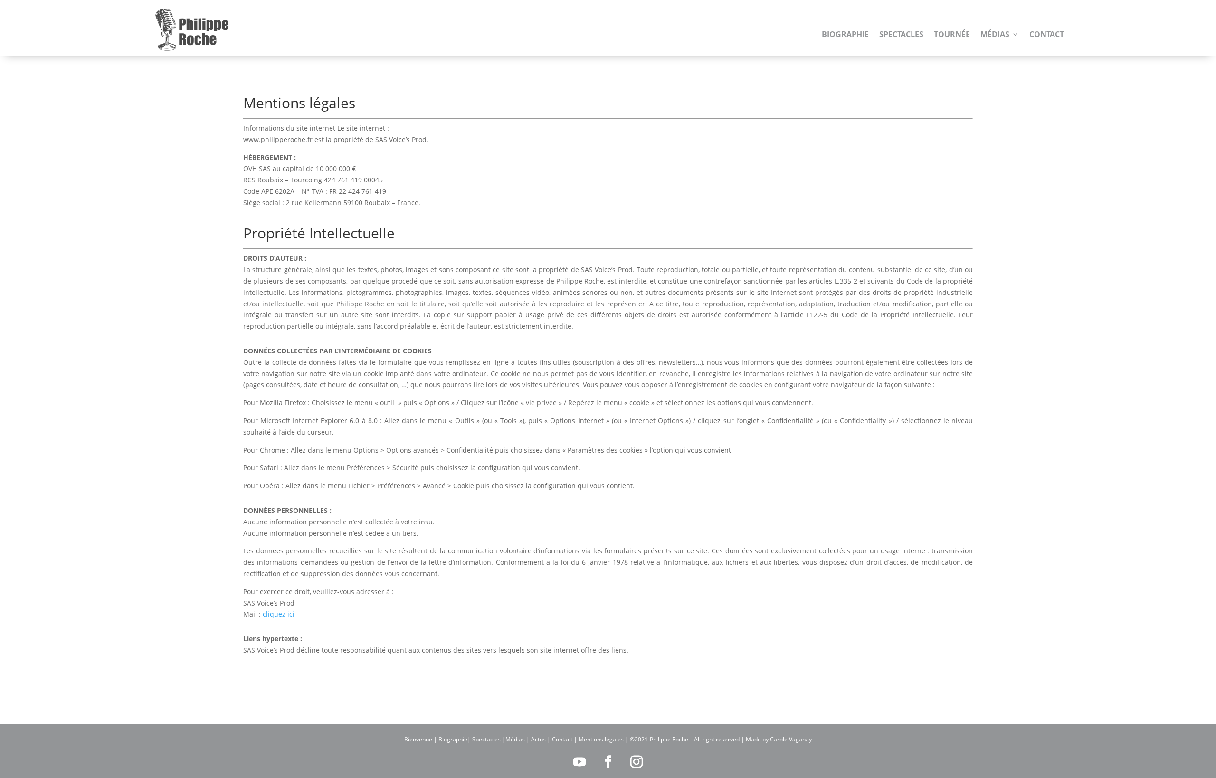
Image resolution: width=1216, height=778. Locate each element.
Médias (994, 34)
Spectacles (901, 34)
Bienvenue (418, 739)
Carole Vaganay (791, 739)
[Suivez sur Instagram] (636, 762)
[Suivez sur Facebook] (608, 762)
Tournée (952, 34)
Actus (538, 739)
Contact (1046, 34)
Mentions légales (601, 739)
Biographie (845, 34)
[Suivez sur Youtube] (579, 762)
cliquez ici (278, 613)
